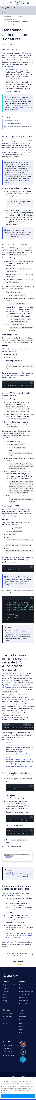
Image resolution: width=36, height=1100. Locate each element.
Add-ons (5, 1023)
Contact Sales (7, 1048)
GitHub (9, 847)
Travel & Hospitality (25, 994)
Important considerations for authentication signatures (17, 887)
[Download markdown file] (7, 44)
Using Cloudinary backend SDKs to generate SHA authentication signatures (14, 662)
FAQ (4, 1004)
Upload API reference (16, 942)
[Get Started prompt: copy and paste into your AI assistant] (11, 44)
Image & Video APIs (9, 16)
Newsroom (22, 1029)
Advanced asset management (12, 21)
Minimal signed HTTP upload (14, 244)
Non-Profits (23, 997)
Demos (5, 997)
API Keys (27, 806)
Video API (6, 991)
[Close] (33, 1079)
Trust (21, 1036)
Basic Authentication (13, 70)
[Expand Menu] (3, 120)
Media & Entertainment (26, 991)
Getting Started (7, 1013)
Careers (21, 1026)
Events (21, 1023)
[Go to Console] (32, 3)
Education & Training (9, 1052)
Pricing (5, 1001)
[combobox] (22, 3)
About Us (22, 1013)
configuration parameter (11, 687)
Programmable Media (9, 985)
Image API (6, 988)
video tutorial (16, 873)
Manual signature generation (11, 120)
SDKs (4, 1020)
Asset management (9, 19)
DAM (4, 994)
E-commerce (23, 985)
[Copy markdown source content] (3, 44)
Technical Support (8, 1045)
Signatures (25, 21)
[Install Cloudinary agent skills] (14, 44)
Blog (20, 1032)
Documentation (7, 1016)
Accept (18, 1096)
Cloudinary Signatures (23, 631)
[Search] (22, 3)
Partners (22, 1020)
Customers (22, 1016)
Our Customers (24, 1001)
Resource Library (24, 1004)
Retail (21, 988)
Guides (19, 16)
